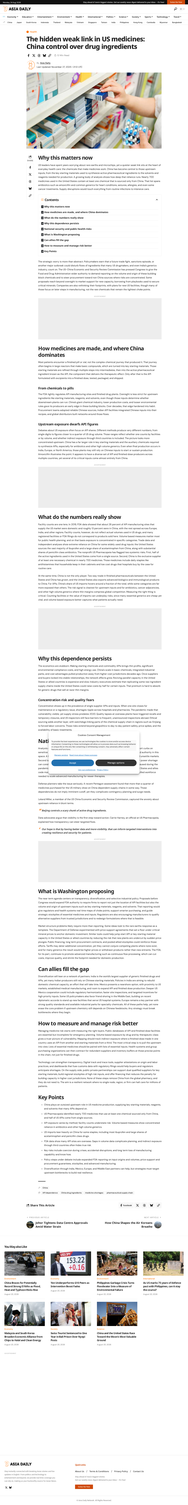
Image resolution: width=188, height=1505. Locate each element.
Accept (72, 762)
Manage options (116, 762)
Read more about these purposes (83, 755)
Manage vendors (61, 755)
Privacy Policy (102, 770)
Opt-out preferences (86, 770)
